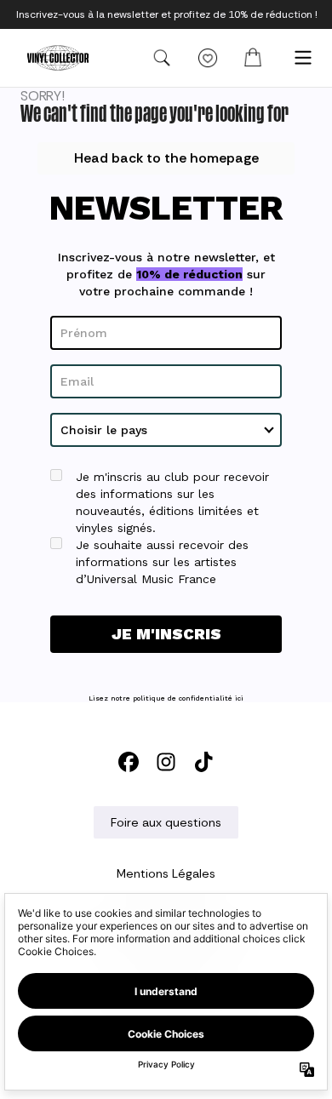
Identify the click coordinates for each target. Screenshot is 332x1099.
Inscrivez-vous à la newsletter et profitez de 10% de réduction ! (167, 14)
